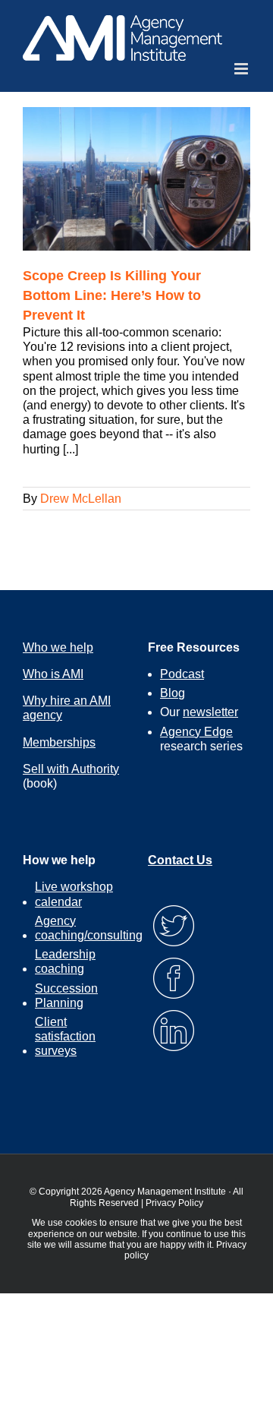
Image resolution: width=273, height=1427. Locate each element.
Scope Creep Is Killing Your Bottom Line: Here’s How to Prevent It (112, 295)
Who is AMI (53, 674)
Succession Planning (66, 995)
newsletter (210, 712)
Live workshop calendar (74, 894)
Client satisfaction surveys (65, 1036)
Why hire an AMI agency (67, 707)
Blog (172, 693)
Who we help (58, 647)
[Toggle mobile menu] (242, 69)
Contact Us (180, 860)
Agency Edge (196, 731)
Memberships (59, 742)
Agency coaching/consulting (89, 928)
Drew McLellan (80, 498)
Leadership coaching (65, 961)
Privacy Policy (174, 1203)
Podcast (182, 674)
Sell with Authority (71, 768)
